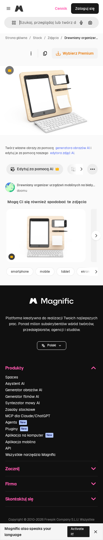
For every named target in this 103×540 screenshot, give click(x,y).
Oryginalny (36, 70)
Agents (15, 422)
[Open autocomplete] (11, 23)
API (8, 448)
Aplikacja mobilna (20, 441)
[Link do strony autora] (10, 188)
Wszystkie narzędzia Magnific (30, 454)
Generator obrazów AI (23, 389)
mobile (45, 271)
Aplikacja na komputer (28, 435)
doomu (22, 191)
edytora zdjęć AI (62, 153)
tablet (65, 271)
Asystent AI (15, 383)
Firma (11, 483)
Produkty (14, 368)
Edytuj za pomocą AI (31, 170)
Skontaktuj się (19, 499)
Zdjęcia (53, 38)
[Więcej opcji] (31, 53)
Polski (51, 345)
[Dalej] (81, 169)
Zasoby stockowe (20, 409)
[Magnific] (51, 302)
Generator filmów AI (22, 396)
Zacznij (12, 468)
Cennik (61, 8)
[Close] (96, 532)
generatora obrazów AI (72, 148)
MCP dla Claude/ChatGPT (27, 415)
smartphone (20, 271)
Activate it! (77, 531)
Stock (37, 38)
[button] (51, 345)
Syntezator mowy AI (22, 402)
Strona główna (16, 38)
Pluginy (16, 428)
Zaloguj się (85, 8)
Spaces (11, 377)
